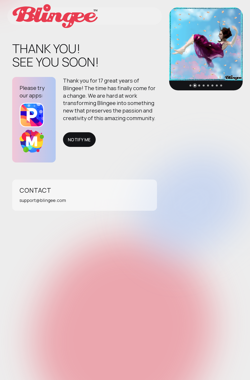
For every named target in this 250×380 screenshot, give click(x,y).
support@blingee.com (43, 200)
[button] (190, 85)
